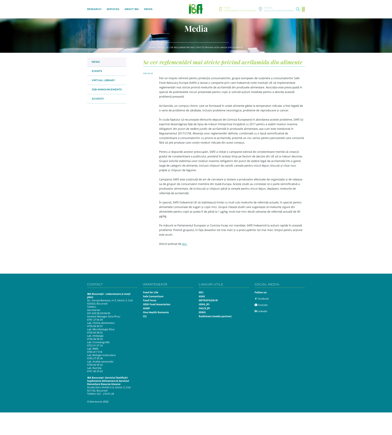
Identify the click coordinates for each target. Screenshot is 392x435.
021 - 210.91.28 (105, 393)
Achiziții (98, 98)
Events (97, 71)
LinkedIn (262, 311)
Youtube (262, 305)
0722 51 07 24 (95, 345)
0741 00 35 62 (95, 371)
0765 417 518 (94, 352)
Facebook (263, 298)
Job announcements (107, 89)
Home (152, 47)
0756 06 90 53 (95, 339)
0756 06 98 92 (95, 332)
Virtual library (103, 80)
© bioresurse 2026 (97, 401)
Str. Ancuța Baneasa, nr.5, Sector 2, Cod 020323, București (110, 302)
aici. (184, 244)
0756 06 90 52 (95, 364)
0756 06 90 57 (95, 326)
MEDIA (148, 9)
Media (160, 47)
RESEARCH (94, 9)
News (96, 61)
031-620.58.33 (95, 313)
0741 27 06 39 (95, 319)
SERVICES (113, 9)
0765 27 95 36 (95, 358)
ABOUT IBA (131, 9)
